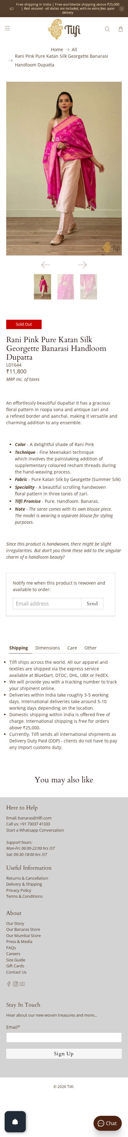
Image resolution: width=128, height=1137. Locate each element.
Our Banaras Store (23, 929)
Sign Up (64, 1053)
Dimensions (47, 648)
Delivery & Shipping (24, 884)
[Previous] (45, 265)
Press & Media (19, 941)
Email (13, 1027)
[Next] (82, 265)
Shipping (18, 648)
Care (72, 648)
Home (57, 49)
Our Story (15, 923)
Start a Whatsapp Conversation (35, 830)
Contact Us (16, 972)
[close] (122, 9)
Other (91, 648)
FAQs (11, 947)
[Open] (15, 1121)
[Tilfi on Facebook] (8, 985)
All (74, 49)
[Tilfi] (64, 29)
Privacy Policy (18, 890)
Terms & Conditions (24, 896)
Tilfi (70, 1086)
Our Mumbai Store (23, 935)
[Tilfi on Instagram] (15, 985)
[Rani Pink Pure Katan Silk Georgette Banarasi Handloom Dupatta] (63, 168)
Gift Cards (15, 966)
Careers (13, 953)
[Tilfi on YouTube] (22, 985)
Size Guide (15, 960)
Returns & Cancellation (27, 878)
